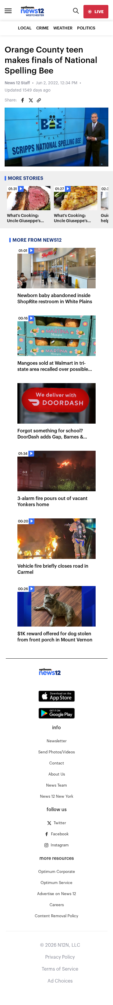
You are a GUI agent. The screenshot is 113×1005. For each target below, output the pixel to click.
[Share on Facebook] (22, 100)
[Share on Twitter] (30, 100)
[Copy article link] (39, 100)
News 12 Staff (17, 83)
